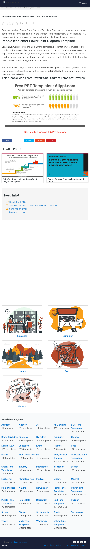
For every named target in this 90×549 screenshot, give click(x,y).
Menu (84, 3)
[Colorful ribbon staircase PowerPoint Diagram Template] (22, 165)
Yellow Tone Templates (60, 524)
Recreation (43, 502)
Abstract (8, 427)
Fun (42, 456)
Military (60, 481)
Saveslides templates (18, 542)
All (43, 427)
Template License (77, 545)
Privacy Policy (62, 545)
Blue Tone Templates (78, 428)
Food (78, 448)
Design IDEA (8, 448)
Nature (26, 490)
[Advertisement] (45, 237)
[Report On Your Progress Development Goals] (67, 165)
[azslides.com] (12, 2)
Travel (8, 523)
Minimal (78, 481)
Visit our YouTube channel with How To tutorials (33, 205)
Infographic (43, 468)
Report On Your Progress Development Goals (66, 180)
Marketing (8, 481)
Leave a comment (18, 212)
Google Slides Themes (61, 458)
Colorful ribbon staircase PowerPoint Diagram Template (20, 180)
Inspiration (60, 468)
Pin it (51, 140)
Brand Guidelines (9, 439)
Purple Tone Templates (8, 503)
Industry (26, 468)
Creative (78, 439)
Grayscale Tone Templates (79, 458)
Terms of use (48, 545)
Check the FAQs (17, 202)
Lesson (78, 468)
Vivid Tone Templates (25, 524)
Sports (60, 514)
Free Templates (27, 456)
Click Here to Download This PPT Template (45, 132)
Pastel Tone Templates (60, 491)
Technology (77, 514)
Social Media (42, 514)
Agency (25, 427)
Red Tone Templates (60, 503)
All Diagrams (61, 427)
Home (2, 8)
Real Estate (26, 502)
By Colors (43, 439)
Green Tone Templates (8, 470)
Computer (60, 439)
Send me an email (18, 209)
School (8, 514)
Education (26, 448)
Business (26, 439)
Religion (78, 502)
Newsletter (42, 490)
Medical (43, 481)
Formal (8, 456)
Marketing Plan (26, 481)
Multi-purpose (9, 490)
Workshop (43, 523)
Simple (25, 514)
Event (43, 448)
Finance (60, 448)
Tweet (29, 140)
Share (7, 140)
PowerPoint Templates (78, 491)
